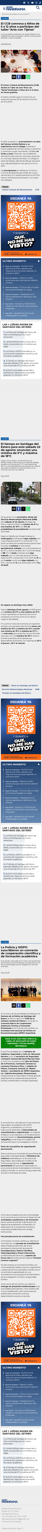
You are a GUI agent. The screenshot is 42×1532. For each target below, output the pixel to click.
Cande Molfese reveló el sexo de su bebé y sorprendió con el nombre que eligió (20, 344)
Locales (5, 18)
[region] (21, 121)
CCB (37, 190)
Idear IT (20, 1528)
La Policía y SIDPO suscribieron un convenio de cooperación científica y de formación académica (20, 353)
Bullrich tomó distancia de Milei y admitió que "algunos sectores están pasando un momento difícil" (19, 372)
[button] (4, 9)
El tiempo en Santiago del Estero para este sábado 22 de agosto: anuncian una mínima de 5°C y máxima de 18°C (21, 363)
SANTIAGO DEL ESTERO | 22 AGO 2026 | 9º (16, 14)
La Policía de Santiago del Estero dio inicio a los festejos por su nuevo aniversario (20, 334)
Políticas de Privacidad (11, 1522)
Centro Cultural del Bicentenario (17, 190)
